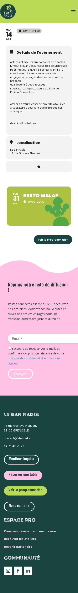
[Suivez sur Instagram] (8, 571)
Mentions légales (21, 459)
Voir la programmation (25, 490)
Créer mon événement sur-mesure (30, 531)
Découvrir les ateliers (20, 539)
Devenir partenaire (18, 547)
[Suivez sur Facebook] (18, 571)
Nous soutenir (19, 506)
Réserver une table (23, 475)
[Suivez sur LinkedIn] (28, 571)
